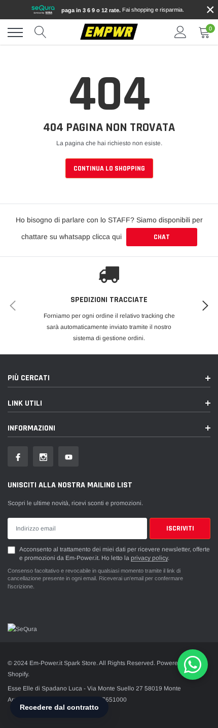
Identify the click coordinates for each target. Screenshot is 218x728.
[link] (18, 456)
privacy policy (149, 557)
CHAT (162, 237)
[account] (180, 32)
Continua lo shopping (109, 168)
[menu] (15, 32)
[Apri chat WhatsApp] (192, 664)
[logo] (109, 32)
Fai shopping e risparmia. (122, 10)
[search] (40, 32)
